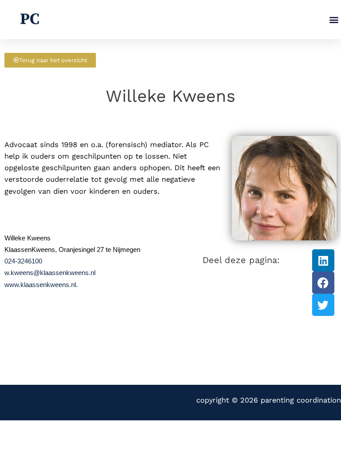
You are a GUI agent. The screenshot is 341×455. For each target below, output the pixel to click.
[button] (333, 19)
